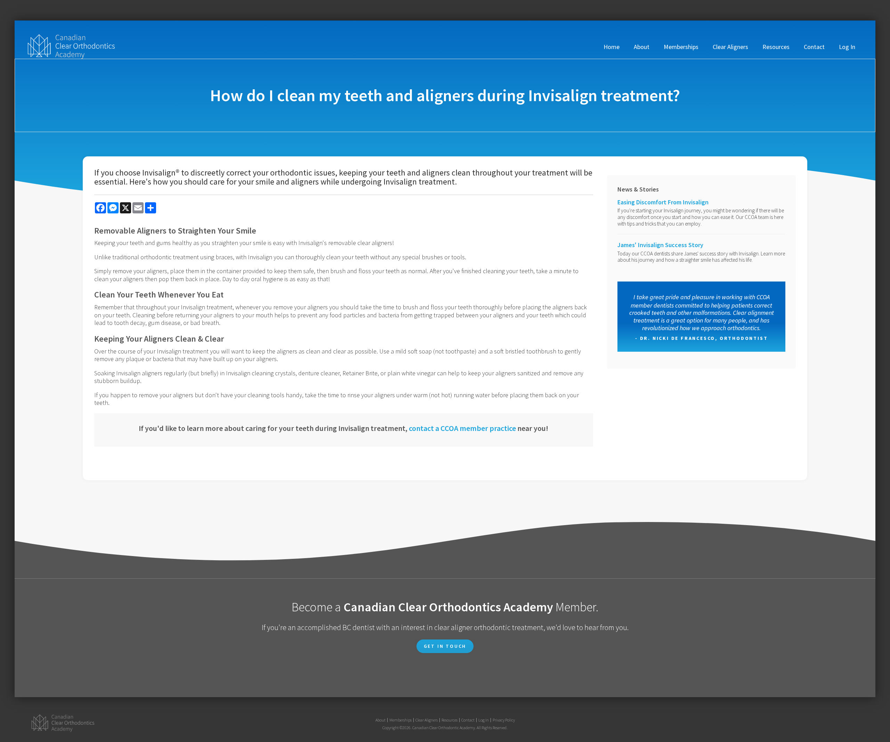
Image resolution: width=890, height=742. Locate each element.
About (641, 47)
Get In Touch (445, 646)
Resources (776, 47)
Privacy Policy (504, 720)
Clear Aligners (730, 47)
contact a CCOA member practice (462, 428)
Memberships (681, 47)
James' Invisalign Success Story (660, 245)
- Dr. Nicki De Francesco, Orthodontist (701, 338)
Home (612, 47)
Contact (814, 47)
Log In (847, 47)
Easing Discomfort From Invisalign (663, 202)
